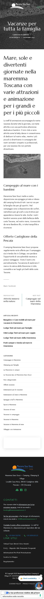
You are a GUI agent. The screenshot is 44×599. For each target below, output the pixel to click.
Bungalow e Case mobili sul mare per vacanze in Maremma (19, 321)
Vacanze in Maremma (11, 419)
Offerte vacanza (9, 385)
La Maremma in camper (12, 370)
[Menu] (38, 7)
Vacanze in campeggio (11, 414)
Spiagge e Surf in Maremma (13, 399)
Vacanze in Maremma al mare (14, 424)
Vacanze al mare (9, 409)
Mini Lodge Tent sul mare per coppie (19, 333)
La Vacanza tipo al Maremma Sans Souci (18, 375)
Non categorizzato (10, 380)
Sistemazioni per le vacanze (13, 390)
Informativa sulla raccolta (13, 596)
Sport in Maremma (10, 404)
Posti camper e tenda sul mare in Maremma (18, 344)
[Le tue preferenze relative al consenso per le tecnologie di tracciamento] (40, 595)
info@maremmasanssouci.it (27, 519)
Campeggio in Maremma (21, 35)
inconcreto (15, 37)
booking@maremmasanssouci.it (15, 510)
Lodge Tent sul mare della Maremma (20, 338)
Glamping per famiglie (11, 365)
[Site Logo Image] (20, 6)
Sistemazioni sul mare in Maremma (15, 395)
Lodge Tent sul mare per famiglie (18, 328)
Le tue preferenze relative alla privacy (24, 593)
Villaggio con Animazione (12, 429)
